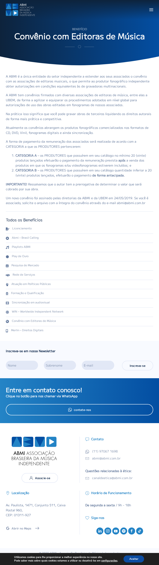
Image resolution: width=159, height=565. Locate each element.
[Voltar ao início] (20, 9)
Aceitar (133, 559)
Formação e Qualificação (27, 293)
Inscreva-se (138, 366)
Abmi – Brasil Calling (25, 237)
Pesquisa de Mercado (25, 265)
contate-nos (82, 410)
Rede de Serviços (24, 274)
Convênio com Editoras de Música (34, 321)
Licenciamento (22, 228)
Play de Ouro (20, 256)
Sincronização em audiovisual (31, 302)
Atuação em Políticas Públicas (31, 284)
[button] (151, 9)
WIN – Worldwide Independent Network (38, 311)
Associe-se (42, 478)
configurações (109, 560)
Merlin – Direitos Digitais (27, 330)
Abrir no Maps (21, 528)
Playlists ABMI (21, 247)
